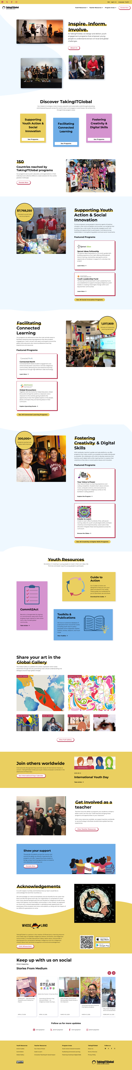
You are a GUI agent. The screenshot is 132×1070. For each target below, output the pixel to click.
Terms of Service (92, 1051)
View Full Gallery (65, 740)
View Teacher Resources (86, 829)
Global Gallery (20, 1054)
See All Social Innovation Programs (89, 300)
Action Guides (20, 1048)
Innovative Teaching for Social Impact (44, 1054)
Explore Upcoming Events (28, 406)
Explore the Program (84, 496)
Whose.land (48, 934)
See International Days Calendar (31, 776)
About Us (73, 48)
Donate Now (124, 7)
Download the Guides (97, 596)
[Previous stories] (109, 973)
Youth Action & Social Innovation (71, 1048)
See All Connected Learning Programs (33, 414)
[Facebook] (12, 2)
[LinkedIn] (2, 2)
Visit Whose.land (25, 946)
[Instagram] (16, 2)
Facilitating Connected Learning (71, 1051)
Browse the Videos (83, 533)
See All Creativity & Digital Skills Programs (92, 542)
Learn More (81, 265)
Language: (121, 2)
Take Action (24, 625)
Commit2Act (20, 1051)
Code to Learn (38, 1051)
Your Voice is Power (39, 1048)
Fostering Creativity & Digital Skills (71, 1054)
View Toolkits (61, 636)
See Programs (33, 139)
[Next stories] (114, 973)
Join (108, 2)
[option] (27, 997)
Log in (113, 2)
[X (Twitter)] (7, 2)
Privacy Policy (92, 1054)
